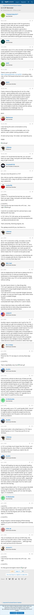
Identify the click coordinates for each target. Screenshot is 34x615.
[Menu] (2, 2)
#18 (32, 503)
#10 (32, 269)
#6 (32, 153)
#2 (32, 47)
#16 (32, 443)
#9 (32, 238)
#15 (32, 426)
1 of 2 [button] (12, 571)
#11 (32, 319)
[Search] (32, 2)
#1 (32, 20)
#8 (32, 191)
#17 (32, 462)
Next (17, 571)
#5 (32, 124)
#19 (32, 535)
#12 (32, 351)
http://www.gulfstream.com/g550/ (11, 74)
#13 (32, 375)
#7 (32, 171)
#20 (32, 554)
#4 (32, 88)
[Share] (30, 21)
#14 (32, 405)
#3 (32, 69)
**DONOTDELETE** (7, 10)
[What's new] (28, 2)
